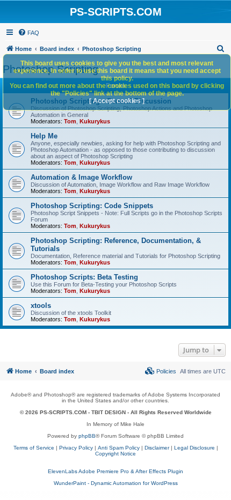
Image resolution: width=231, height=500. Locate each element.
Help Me (44, 136)
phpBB (87, 436)
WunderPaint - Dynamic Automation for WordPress (116, 483)
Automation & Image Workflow (81, 177)
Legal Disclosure (194, 448)
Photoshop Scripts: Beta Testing (84, 277)
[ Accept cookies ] (117, 101)
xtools (41, 306)
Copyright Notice (115, 454)
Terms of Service (33, 448)
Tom (70, 121)
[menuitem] (28, 32)
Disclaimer (157, 448)
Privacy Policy (76, 448)
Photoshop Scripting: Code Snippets (92, 206)
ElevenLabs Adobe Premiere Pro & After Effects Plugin (115, 471)
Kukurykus (95, 121)
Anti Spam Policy (119, 448)
